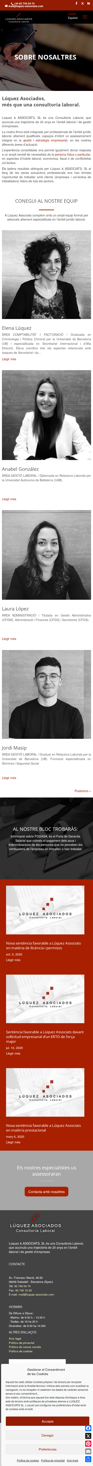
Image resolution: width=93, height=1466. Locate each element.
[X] (88, 1436)
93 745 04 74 (22, 1286)
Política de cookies (28, 1460)
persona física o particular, (73, 154)
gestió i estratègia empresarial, (45, 140)
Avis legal (15, 1338)
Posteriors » (83, 791)
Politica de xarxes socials (25, 1347)
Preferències (48, 1449)
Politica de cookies (21, 1351)
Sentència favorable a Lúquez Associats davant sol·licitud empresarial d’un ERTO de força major (45, 1036)
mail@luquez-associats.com (36, 1294)
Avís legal (72, 1460)
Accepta (47, 1421)
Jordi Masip (14, 747)
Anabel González (20, 469)
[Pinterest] (88, 1444)
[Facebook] (88, 1428)
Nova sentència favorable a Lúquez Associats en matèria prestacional (43, 1128)
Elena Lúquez (16, 328)
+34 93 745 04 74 (24, 3)
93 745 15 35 (23, 1290)
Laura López (15, 608)
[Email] (88, 1451)
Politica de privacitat (53, 1460)
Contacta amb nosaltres (46, 1191)
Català (72, 14)
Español (73, 18)
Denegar (48, 1435)
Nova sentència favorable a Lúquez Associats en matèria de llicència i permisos (43, 945)
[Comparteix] (88, 1459)
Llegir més (9, 359)
